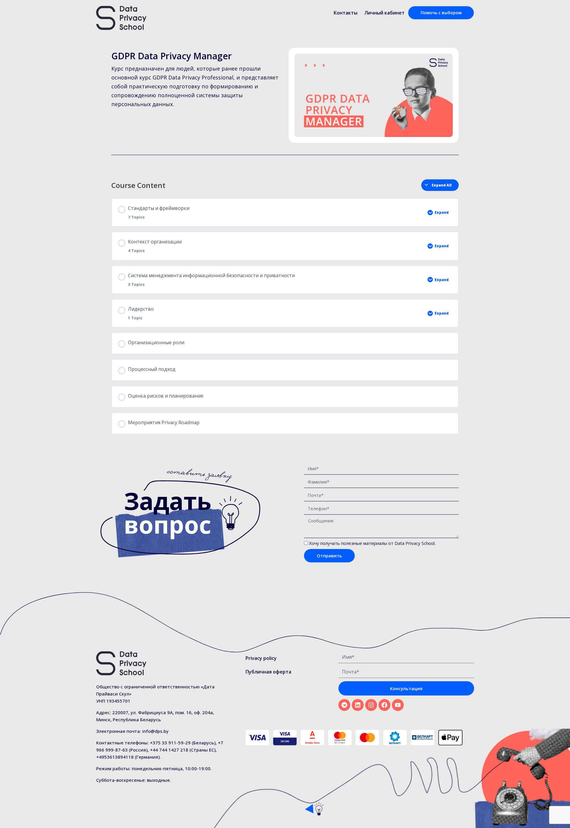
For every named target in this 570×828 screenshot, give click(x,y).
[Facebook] (384, 705)
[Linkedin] (358, 705)
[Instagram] (371, 705)
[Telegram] (344, 705)
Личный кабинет (384, 12)
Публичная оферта (268, 672)
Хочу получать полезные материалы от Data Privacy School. (372, 543)
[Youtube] (398, 705)
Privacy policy (261, 658)
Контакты (345, 12)
